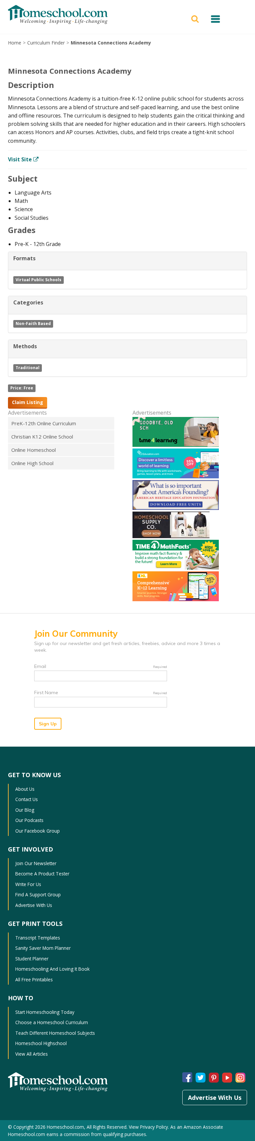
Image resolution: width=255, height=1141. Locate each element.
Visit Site (20, 159)
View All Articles (31, 1054)
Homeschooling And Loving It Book (52, 969)
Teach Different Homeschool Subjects (55, 1033)
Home (14, 43)
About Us (25, 789)
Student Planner (31, 958)
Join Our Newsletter (35, 863)
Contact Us (26, 799)
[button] (196, 18)
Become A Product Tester (42, 873)
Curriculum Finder (46, 43)
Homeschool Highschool (41, 1043)
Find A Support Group (38, 894)
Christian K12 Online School (42, 436)
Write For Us (28, 884)
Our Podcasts (29, 820)
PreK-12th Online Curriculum (43, 423)
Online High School (32, 463)
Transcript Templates (37, 938)
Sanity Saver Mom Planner (43, 948)
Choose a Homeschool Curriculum (51, 1022)
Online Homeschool (33, 450)
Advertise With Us (33, 905)
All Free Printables (34, 979)
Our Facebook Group (37, 831)
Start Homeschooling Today (44, 1012)
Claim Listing (27, 402)
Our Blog (24, 810)
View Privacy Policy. (149, 1127)
